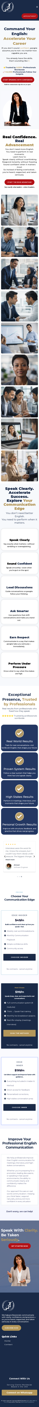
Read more (10, 860)
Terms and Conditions (27, 1402)
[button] (37, 7)
